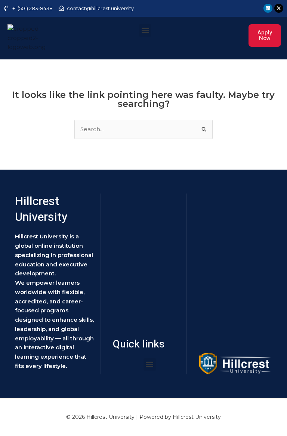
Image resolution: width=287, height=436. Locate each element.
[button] (145, 30)
